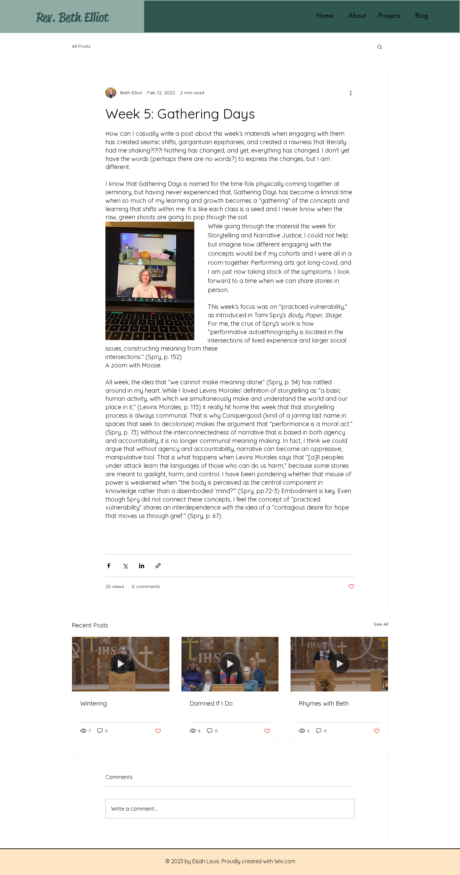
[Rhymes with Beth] (339, 664)
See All (381, 624)
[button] (379, 46)
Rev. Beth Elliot (72, 17)
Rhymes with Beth (324, 703)
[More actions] (351, 93)
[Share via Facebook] (108, 565)
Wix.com (284, 861)
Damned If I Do (211, 703)
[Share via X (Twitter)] (125, 565)
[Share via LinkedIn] (141, 565)
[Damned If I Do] (230, 664)
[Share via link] (158, 565)
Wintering (93, 703)
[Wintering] (120, 664)
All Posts (81, 46)
